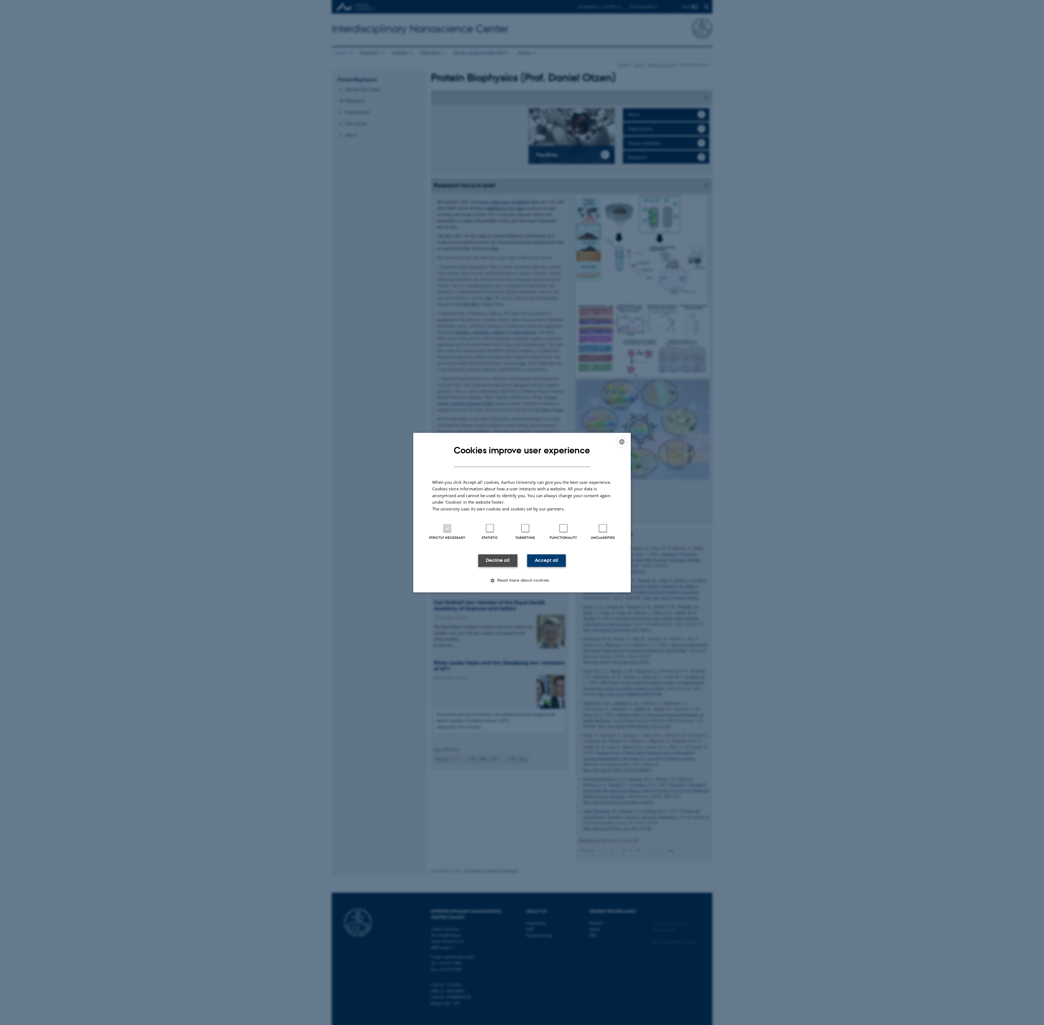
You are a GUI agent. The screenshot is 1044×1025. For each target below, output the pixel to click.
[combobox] (621, 441)
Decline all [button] (497, 560)
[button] (522, 580)
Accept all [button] (546, 560)
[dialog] (522, 512)
